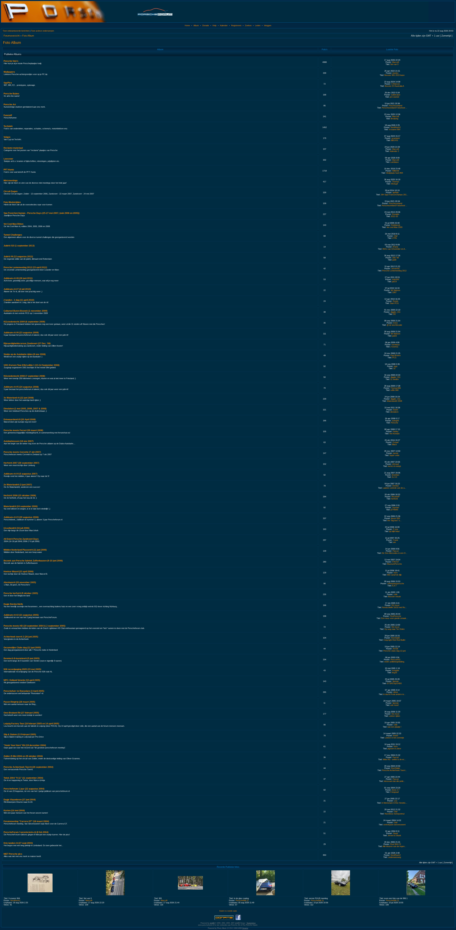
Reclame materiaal (13, 148)
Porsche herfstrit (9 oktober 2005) (21, 593)
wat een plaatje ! (394, 727)
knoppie (395, 670)
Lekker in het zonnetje (394, 738)
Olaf (395, 236)
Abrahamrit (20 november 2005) (20, 582)
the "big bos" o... (394, 520)
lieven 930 (395, 518)
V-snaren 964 (394, 129)
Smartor (245, 928)
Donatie (205, 25)
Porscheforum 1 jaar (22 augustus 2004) (24, 789)
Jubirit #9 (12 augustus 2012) (18, 256)
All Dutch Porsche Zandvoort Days (21, 539)
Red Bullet (395, 638)
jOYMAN (394, 510)
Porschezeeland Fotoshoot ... (394, 108)
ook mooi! (394, 705)
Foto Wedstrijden (12, 202)
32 (394, 368)
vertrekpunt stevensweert (394, 825)
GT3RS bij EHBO (394, 683)
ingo (395, 366)
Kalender (224, 25)
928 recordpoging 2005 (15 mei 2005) (22, 669)
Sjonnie (395, 681)
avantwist (396, 138)
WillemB (395, 171)
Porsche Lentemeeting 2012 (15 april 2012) (25, 267)
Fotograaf (394, 792)
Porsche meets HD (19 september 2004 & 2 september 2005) (34, 626)
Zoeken (248, 25)
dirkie (395, 692)
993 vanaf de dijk (394, 575)
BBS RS (394, 140)
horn (396, 573)
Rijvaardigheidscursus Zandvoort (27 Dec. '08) (27, 343)
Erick (395, 323)
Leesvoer (8, 159)
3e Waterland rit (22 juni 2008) (19, 398)
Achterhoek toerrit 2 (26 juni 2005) (21, 636)
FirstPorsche (395, 616)
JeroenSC (395, 268)
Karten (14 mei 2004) (14, 810)
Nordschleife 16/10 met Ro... (394, 607)
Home (187, 25)
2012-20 (394, 216)
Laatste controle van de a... (394, 488)
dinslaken (394, 412)
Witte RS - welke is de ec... (394, 759)
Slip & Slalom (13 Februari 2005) (20, 734)
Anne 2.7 (395, 790)
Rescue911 (395, 659)
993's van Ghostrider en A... (394, 249)
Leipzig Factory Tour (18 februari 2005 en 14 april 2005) (31, 723)
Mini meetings (11, 180)
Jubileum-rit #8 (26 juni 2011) (18, 278)
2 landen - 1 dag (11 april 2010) (19, 300)
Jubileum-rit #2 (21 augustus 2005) (21, 615)
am (394, 542)
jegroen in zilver (394, 748)
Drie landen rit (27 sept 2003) (18, 843)
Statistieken (251, 923)
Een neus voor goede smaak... (394, 618)
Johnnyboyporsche (395, 583)
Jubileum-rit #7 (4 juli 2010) (17, 289)
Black (394, 444)
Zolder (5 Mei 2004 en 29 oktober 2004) (23, 756)
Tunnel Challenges (13, 235)
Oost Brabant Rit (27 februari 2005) (21, 713)
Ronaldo (395, 214)
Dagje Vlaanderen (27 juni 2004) (20, 799)
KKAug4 (394, 184)
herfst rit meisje (394, 466)
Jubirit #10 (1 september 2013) (19, 245)
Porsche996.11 (242, 900)
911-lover (396, 605)
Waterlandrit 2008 (394, 401)
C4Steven (395, 84)
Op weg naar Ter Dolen (394, 629)
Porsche (394, 423)
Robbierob (395, 225)
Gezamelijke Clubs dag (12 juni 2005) (22, 647)
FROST (395, 562)
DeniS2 (395, 486)
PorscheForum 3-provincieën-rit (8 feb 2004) (26, 832)
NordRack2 (396, 127)
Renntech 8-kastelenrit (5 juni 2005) (22, 658)
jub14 (394, 281)
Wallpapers (9, 72)
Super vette (394, 455)
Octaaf (395, 442)
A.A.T (394, 586)
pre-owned (394, 97)
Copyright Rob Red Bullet (394, 640)
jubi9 (394, 260)
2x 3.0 (394, 477)
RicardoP (396, 497)
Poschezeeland (395, 106)
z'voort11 (394, 347)
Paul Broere (395, 355)
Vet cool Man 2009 (394, 227)
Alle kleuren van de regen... (394, 846)
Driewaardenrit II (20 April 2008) (20, 419)
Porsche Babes (11, 93)
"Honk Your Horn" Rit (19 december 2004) (25, 745)
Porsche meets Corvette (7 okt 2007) (22, 452)
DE (394, 314)
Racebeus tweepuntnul (394, 814)
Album (196, 25)
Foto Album (28, 35)
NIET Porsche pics (13, 854)
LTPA (394, 238)
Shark (395, 833)
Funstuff (8, 115)
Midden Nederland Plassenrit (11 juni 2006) (25, 550)
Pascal (395, 551)
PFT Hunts (9, 169)
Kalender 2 (394, 151)
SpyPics (8, 83)
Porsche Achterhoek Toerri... (394, 770)
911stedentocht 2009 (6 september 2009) (24, 322)
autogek (395, 421)
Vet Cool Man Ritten (13, 224)
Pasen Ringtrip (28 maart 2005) (19, 702)
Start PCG (394, 303)
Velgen (7, 137)
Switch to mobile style (228, 911)
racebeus (396, 344)
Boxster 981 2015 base (394, 75)
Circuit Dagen (10, 191)
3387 (394, 292)
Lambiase (394, 162)
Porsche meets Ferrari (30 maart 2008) (23, 430)
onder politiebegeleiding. (394, 662)
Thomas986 (395, 388)
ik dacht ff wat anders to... (394, 694)
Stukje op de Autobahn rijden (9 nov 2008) (25, 354)
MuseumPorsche (394, 564)
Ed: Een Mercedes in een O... (394, 553)
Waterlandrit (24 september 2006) (21, 506)
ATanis (395, 247)
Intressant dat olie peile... (394, 781)
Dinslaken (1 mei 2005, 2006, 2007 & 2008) (25, 408)
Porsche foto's (11, 61)
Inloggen (267, 25)
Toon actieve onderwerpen (42, 31)
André (395, 410)
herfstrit (394, 499)
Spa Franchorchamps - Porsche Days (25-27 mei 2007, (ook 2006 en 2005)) (41, 213)
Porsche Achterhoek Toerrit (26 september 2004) (28, 767)
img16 (394, 672)
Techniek (8, 126)
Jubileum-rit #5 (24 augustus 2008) (21, 387)
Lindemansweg (394, 857)
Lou (395, 801)
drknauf (395, 464)
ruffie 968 (394, 390)
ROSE (395, 649)
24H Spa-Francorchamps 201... (394, 195)
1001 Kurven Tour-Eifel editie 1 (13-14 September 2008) (31, 365)
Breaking (394, 119)
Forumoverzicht (12, 35)
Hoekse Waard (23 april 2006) (18, 571)
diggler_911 (395, 312)
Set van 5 (394, 64)
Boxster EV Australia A (394, 86)
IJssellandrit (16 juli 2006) (16, 528)
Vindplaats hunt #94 (394, 173)
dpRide (396, 192)
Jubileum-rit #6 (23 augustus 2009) (21, 332)
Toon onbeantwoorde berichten (16, 31)
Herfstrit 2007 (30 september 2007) (21, 463)
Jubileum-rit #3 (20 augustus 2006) (21, 517)
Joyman (395, 507)
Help (214, 25)
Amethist (395, 475)
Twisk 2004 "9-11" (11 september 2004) (23, 778)
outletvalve (395, 95)
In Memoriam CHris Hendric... (394, 803)
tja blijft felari (394, 531)
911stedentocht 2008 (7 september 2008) (24, 376)
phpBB (212, 923)
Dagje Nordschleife (13, 604)
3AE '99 (395, 258)
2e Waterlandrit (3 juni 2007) (18, 484)
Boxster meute (394, 596)
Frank (395, 540)
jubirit (394, 336)
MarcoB (395, 62)
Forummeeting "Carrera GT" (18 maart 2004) (26, 821)
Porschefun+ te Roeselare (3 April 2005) (24, 691)
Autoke (395, 73)
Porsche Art (10, 104)
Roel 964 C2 (395, 844)
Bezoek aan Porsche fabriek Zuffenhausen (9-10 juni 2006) (33, 560)
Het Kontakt (394, 434)
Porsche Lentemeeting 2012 (394, 271)
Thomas (395, 182)
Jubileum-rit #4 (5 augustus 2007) (20, 474)
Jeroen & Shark (394, 835)
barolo (395, 453)
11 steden (394, 379)
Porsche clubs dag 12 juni (394, 651)
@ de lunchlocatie (394, 325)
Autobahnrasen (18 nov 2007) (18, 441)
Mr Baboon (395, 290)
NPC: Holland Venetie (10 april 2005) (22, 680)
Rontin (395, 301)
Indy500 (395, 279)
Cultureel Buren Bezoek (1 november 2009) (25, 311)
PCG (394, 357)
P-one (395, 529)
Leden (257, 25)
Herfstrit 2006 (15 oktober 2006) (20, 495)
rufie (395, 594)
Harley (395, 431)
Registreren (236, 25)
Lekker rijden (394, 716)
